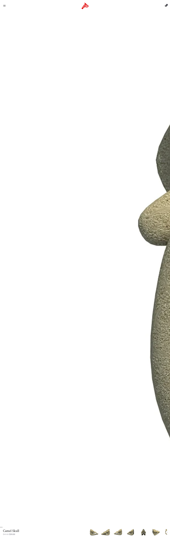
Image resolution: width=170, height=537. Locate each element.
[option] (93, 532)
